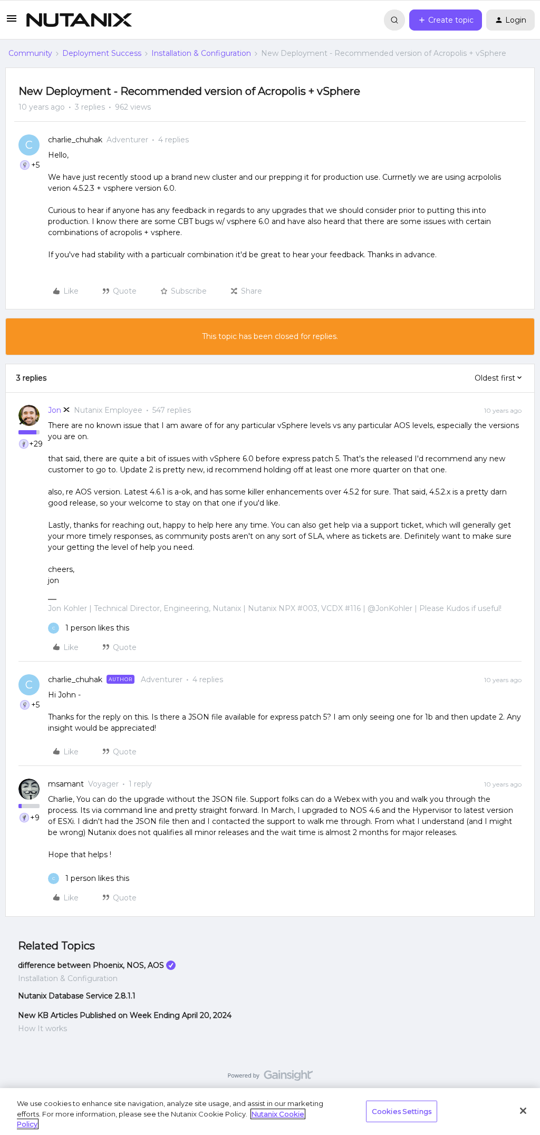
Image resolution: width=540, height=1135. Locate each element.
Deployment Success (101, 53)
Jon (54, 410)
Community (30, 53)
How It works (42, 1028)
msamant (66, 784)
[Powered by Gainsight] (270, 1078)
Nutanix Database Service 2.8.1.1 (77, 996)
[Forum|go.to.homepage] (79, 20)
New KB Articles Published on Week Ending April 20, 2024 (125, 1015)
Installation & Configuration (201, 53)
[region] (270, 1111)
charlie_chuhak (75, 139)
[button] (11, 22)
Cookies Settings (401, 1111)
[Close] (523, 1110)
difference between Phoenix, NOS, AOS (91, 965)
